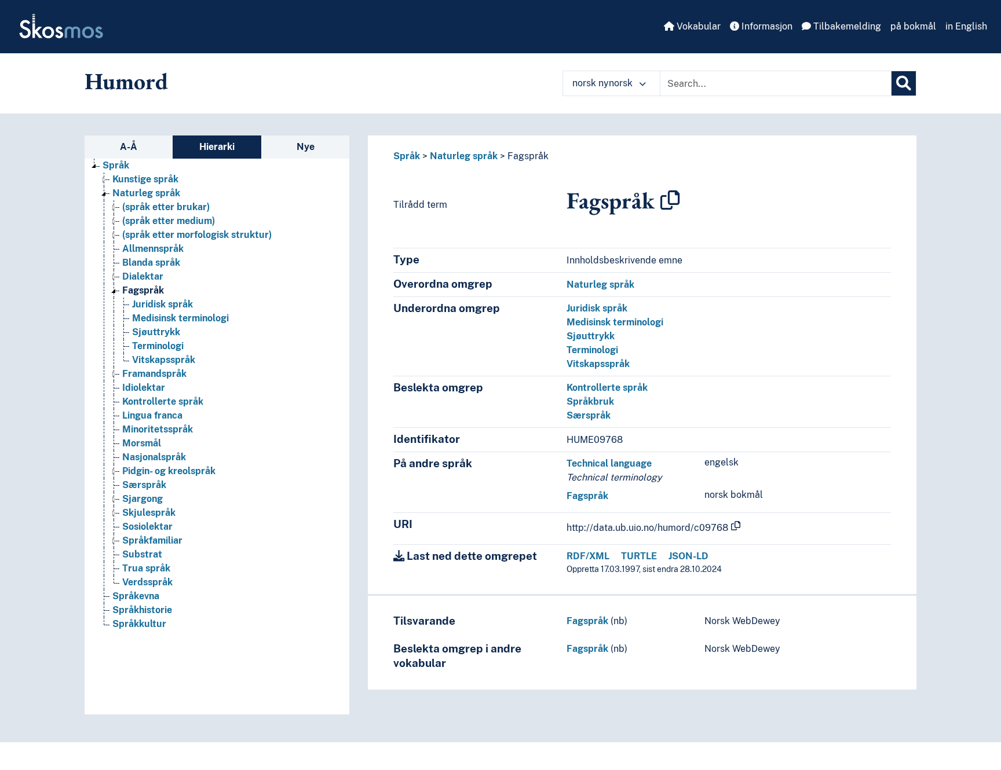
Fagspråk (143, 290)
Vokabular (697, 26)
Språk (116, 165)
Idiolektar (143, 387)
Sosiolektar (147, 526)
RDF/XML (588, 556)
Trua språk (146, 568)
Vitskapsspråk (163, 359)
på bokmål (913, 26)
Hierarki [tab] (217, 146)
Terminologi (158, 345)
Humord (126, 81)
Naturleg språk (146, 193)
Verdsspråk (147, 582)
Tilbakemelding (846, 26)
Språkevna (135, 596)
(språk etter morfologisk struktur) (197, 234)
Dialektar (142, 276)
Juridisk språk (162, 304)
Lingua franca (152, 415)
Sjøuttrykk (156, 332)
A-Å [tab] (128, 146)
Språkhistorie (142, 609)
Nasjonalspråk (154, 457)
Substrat (142, 554)
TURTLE (639, 556)
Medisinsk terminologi (180, 318)
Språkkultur (139, 623)
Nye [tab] (306, 146)
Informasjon (765, 26)
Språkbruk (590, 401)
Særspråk (144, 484)
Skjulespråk (149, 512)
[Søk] (903, 83)
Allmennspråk (153, 248)
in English (966, 26)
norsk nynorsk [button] (603, 83)
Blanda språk (151, 262)
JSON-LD (688, 556)
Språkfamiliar (152, 540)
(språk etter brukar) (166, 206)
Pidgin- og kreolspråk (168, 470)
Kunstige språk (145, 179)
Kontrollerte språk (162, 401)
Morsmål (141, 443)
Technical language (609, 463)
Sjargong (142, 498)
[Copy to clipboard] (670, 200)
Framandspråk (154, 373)
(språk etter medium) (168, 220)
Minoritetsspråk (157, 429)
